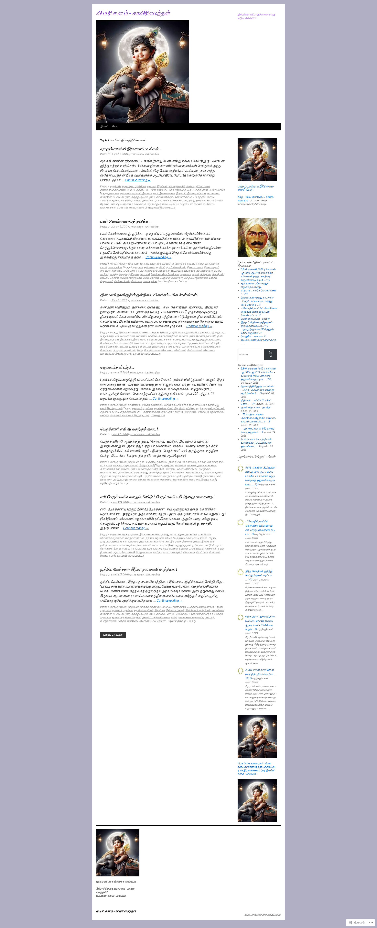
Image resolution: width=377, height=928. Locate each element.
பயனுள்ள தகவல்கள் (131, 204)
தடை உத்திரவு (148, 462)
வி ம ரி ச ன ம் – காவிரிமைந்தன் (133, 13)
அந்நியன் (115, 186)
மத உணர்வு (174, 190)
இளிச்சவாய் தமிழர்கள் (157, 271)
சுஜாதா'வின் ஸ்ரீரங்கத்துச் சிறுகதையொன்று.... (254, 285)
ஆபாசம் (151, 186)
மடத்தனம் (139, 190)
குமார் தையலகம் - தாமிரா (255, 319)
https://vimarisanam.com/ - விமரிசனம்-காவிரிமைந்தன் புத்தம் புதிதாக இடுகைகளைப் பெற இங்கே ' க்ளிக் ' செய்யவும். (256, 769)
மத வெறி (187, 190)
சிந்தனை (125, 200)
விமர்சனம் (122, 207)
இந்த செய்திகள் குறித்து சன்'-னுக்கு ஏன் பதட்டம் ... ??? (257, 324)
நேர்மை (104, 204)
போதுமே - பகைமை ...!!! (253, 336)
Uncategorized (216, 190)
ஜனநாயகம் (135, 278)
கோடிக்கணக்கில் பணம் (127, 343)
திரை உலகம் (202, 200)
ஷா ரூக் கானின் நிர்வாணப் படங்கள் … (131, 149)
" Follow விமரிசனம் (253, 197)
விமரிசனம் (208, 204)
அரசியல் (136, 193)
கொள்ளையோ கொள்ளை (165, 274)
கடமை (116, 197)
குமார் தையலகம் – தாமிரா (256, 407)
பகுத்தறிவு (190, 412)
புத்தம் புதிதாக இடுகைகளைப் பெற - (256, 188)
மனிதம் (213, 278)
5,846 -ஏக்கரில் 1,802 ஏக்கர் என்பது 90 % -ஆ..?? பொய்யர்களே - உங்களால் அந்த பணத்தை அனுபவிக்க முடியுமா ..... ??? (258, 275)
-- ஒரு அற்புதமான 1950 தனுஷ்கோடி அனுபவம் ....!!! (257, 331)
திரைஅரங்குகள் (109, 190)
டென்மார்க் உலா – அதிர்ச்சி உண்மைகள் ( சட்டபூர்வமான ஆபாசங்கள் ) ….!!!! (256, 443)
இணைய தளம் (150, 193)
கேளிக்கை (167, 197)
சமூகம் (115, 200)
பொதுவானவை (160, 204)
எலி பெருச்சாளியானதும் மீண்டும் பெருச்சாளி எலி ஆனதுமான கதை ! (157, 497)
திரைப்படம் (125, 190)
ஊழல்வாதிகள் (192, 271)
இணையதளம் (167, 193)
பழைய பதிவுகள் (113, 635)
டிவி (185, 200)
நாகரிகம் (211, 405)
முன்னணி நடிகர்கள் (197, 332)
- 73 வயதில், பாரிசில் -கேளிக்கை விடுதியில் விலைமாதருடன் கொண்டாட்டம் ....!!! (259, 312)
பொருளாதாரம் (183, 264)
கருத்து (135, 197)
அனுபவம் (113, 193)
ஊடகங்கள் (213, 193)
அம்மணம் (125, 193)
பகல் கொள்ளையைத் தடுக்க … (125, 221)
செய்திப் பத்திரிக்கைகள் (168, 200)
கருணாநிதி (134, 332)
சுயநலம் (136, 200)
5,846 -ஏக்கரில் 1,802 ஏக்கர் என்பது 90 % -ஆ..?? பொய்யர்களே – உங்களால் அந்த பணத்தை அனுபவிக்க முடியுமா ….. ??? (258, 374)
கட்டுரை (125, 197)
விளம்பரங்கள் (136, 207)
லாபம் (103, 267)
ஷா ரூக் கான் (200, 190)
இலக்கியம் (137, 271)
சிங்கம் (146, 405)
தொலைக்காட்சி (190, 346)
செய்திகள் (148, 200)
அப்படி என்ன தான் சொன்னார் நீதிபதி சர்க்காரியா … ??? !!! (260, 674)
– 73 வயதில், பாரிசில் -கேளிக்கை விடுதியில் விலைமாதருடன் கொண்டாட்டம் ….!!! (258, 418)
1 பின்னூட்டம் (168, 207)
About (115, 126)
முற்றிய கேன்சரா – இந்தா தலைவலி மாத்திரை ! (138, 569)
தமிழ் (191, 200)
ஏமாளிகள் (106, 197)
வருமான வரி (131, 465)
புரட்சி (165, 607)
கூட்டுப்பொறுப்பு (213, 545)
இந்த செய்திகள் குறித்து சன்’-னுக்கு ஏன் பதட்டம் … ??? (258, 575)
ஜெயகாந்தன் (183, 405)
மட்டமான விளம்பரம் (156, 190)
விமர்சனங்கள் (108, 207)
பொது (147, 204)
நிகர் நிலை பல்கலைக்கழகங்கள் (187, 462)
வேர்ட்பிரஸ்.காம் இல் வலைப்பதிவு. (262, 914)
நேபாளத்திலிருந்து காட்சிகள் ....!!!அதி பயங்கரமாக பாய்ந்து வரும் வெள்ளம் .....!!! (257, 301)
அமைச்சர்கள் (127, 336)
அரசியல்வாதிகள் (176, 267)
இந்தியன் (161, 186)
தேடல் (270, 354)
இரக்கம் (144, 264)
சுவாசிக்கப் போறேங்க (163, 405)
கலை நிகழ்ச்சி (176, 186)
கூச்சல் (155, 534)
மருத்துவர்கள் (212, 264)
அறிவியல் (140, 186)
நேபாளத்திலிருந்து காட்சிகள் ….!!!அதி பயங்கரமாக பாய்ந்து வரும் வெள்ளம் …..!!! (257, 390)
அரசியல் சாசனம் (206, 465)
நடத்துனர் (179, 534)
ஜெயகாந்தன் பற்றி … (117, 367)
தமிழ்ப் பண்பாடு (156, 346)
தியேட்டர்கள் (202, 186)
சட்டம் (193, 197)
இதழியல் (181, 193)
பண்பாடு (114, 204)
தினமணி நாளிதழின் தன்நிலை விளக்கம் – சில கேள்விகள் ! (149, 295)
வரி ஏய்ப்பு (118, 465)
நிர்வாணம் (217, 200)
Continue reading (138, 180)
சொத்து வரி (166, 534)
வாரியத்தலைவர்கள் (180, 538)
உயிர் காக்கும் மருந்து (162, 264)
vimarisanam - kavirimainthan (144, 154)
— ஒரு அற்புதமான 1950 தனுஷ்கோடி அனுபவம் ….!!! (258, 430)
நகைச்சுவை (207, 346)
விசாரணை (196, 204)
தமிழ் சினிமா (138, 346)
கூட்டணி (145, 274)
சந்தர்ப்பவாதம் (206, 197)
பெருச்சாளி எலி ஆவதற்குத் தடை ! (129, 429)
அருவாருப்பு (128, 186)
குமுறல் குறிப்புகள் (150, 197)
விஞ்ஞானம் (106, 281)
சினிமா (190, 186)
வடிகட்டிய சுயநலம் (179, 204)
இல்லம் (104, 126)
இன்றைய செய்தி (196, 193)
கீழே (240, 197)
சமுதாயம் (105, 200)
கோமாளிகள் (182, 197)
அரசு (112, 264)
